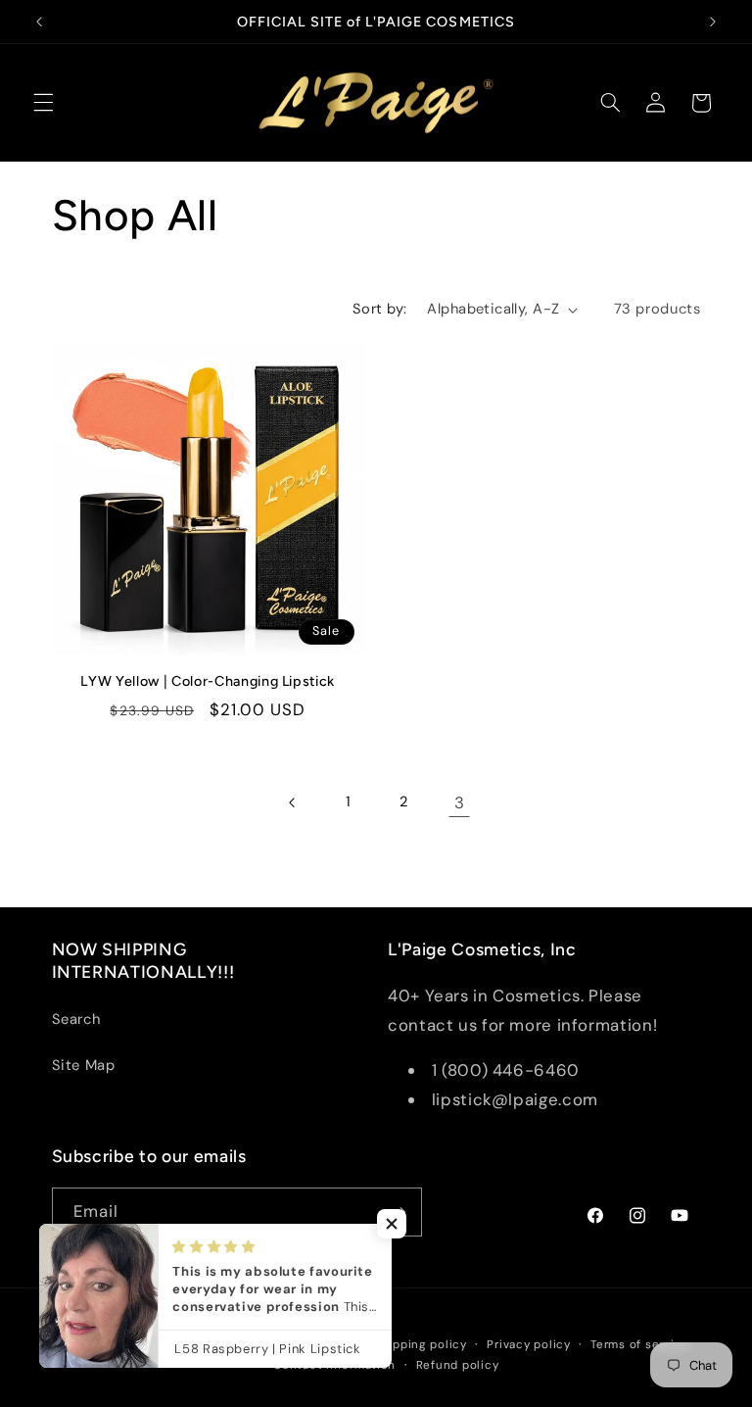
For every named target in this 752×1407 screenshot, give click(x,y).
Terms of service (639, 1344)
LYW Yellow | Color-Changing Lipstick (207, 681)
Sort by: (379, 308)
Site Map (84, 1065)
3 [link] (459, 802)
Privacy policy (528, 1344)
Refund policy (457, 1365)
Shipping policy (420, 1344)
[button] (43, 102)
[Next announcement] (712, 21)
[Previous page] (292, 802)
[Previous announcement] (39, 21)
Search (76, 1019)
